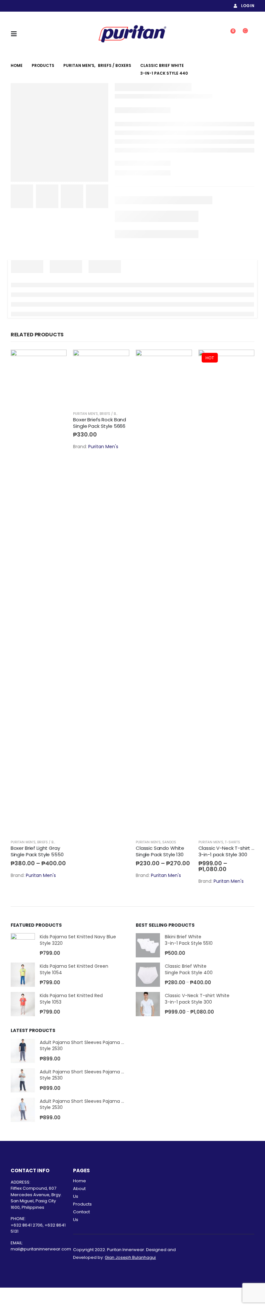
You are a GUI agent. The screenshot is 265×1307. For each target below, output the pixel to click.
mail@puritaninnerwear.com (41, 1249)
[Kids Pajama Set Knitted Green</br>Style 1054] (23, 975)
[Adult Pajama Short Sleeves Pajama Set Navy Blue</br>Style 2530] (23, 1051)
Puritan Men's (41, 875)
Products (82, 1204)
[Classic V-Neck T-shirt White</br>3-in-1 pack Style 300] (148, 1004)
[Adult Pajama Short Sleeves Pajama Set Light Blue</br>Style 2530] (23, 1110)
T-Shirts (232, 842)
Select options (56, 360)
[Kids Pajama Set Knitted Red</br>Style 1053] (23, 1004)
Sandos (169, 842)
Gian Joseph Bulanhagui (130, 1257)
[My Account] (213, 34)
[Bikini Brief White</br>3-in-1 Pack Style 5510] (148, 945)
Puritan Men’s (23, 842)
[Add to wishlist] (63, 842)
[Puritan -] (132, 34)
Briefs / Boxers (50, 842)
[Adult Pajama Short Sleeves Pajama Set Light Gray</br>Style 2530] (23, 1080)
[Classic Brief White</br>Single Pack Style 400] (148, 975)
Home (79, 1181)
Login (248, 5)
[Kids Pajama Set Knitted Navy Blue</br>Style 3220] (23, 945)
